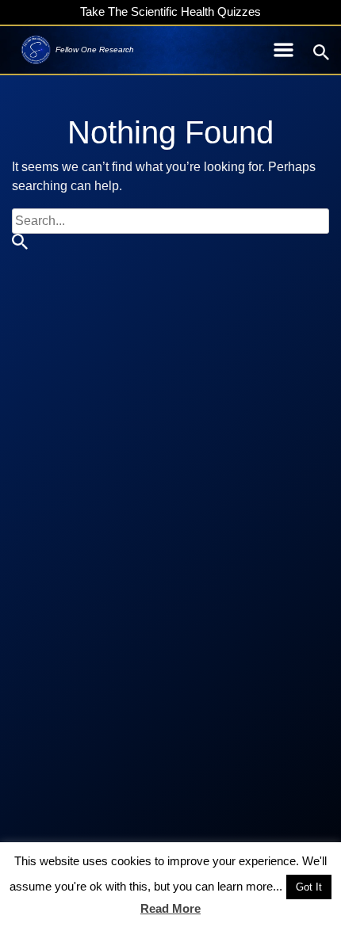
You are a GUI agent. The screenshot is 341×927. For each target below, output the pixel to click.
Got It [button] (309, 887)
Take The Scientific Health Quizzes (170, 11)
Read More (170, 908)
